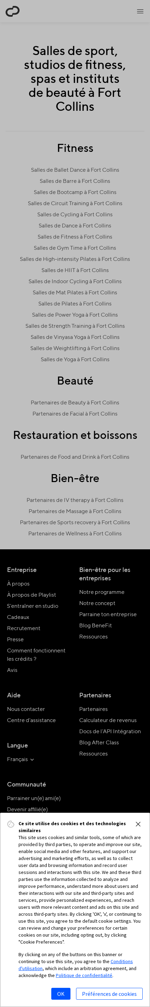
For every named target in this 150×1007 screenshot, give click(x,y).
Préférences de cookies (109, 993)
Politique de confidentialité (84, 975)
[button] (138, 824)
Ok (61, 993)
